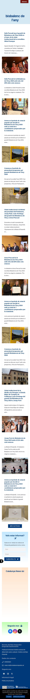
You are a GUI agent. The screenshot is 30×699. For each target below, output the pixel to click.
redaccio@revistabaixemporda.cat (14, 665)
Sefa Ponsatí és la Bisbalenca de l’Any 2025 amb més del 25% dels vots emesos (14, 81)
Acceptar (9, 696)
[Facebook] (10, 631)
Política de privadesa (8, 680)
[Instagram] (15, 631)
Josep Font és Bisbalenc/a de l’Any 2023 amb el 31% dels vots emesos (14, 440)
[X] (20, 631)
